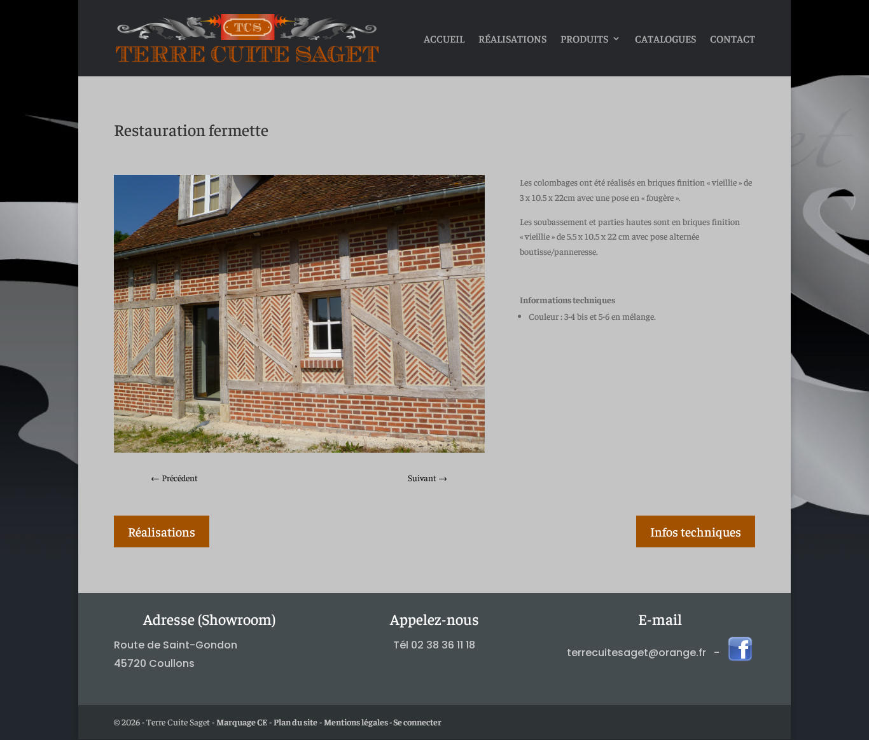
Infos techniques (695, 531)
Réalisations (161, 531)
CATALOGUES (665, 39)
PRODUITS (584, 39)
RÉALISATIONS (512, 39)
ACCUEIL (444, 39)
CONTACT (732, 39)
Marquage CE (241, 721)
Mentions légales (356, 721)
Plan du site (295, 721)
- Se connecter (414, 721)
